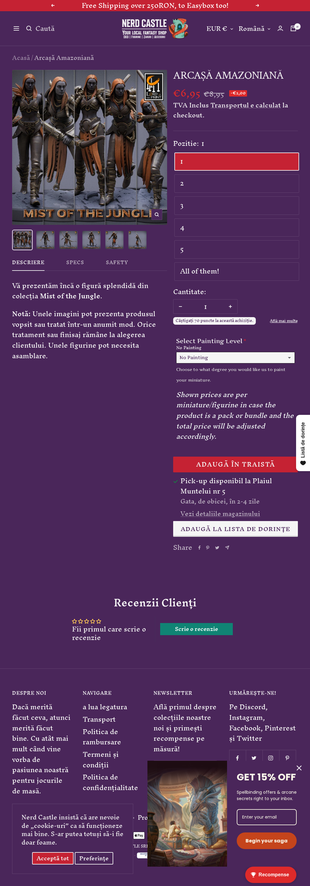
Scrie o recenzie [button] (196, 629)
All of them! (199, 271)
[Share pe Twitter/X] (217, 548)
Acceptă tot (53, 858)
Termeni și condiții (101, 759)
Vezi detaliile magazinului (220, 514)
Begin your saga (267, 840)
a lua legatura (105, 707)
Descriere (28, 264)
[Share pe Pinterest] (207, 548)
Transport (99, 719)
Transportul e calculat (245, 105)
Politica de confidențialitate (110, 782)
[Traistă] (293, 28)
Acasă (21, 58)
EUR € (216, 29)
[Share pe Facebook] (199, 548)
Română (252, 29)
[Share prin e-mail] (227, 548)
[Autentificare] (280, 28)
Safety (117, 264)
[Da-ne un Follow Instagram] (270, 758)
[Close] (299, 768)
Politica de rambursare (102, 737)
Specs (75, 264)
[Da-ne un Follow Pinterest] (287, 758)
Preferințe (94, 858)
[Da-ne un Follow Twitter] (254, 758)
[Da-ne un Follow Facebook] (237, 758)
